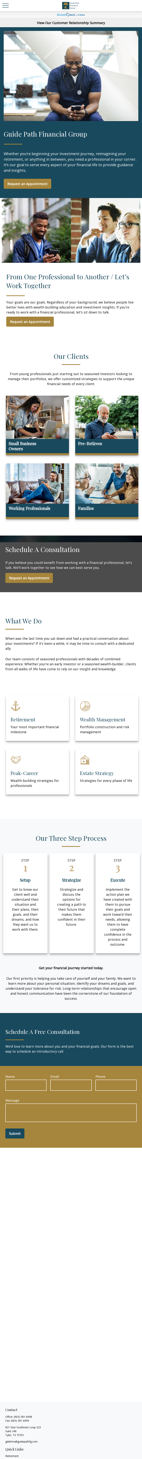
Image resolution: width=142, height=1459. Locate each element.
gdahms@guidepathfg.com (21, 1441)
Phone (100, 1076)
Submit (15, 1133)
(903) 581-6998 (23, 1416)
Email (54, 1076)
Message (12, 1100)
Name (10, 1076)
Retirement (12, 1456)
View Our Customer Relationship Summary (71, 23)
